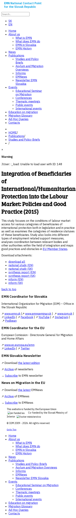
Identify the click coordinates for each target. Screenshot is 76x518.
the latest (24, 390)
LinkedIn (9, 317)
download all (16, 261)
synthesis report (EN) (22, 272)
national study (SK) (20, 268)
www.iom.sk (64, 313)
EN (10, 24)
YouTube (44, 317)
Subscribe (11, 375)
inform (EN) (15, 279)
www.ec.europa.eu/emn (19, 345)
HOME (12, 132)
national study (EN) (20, 265)
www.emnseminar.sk (38, 313)
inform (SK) (15, 283)
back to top (8, 289)
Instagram (61, 317)
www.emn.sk (12, 313)
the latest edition (29, 363)
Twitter (25, 348)
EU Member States (55, 249)
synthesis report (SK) (21, 276)
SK (10, 21)
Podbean (11, 320)
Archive (9, 369)
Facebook (27, 317)
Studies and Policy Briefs (24, 139)
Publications (16, 136)
